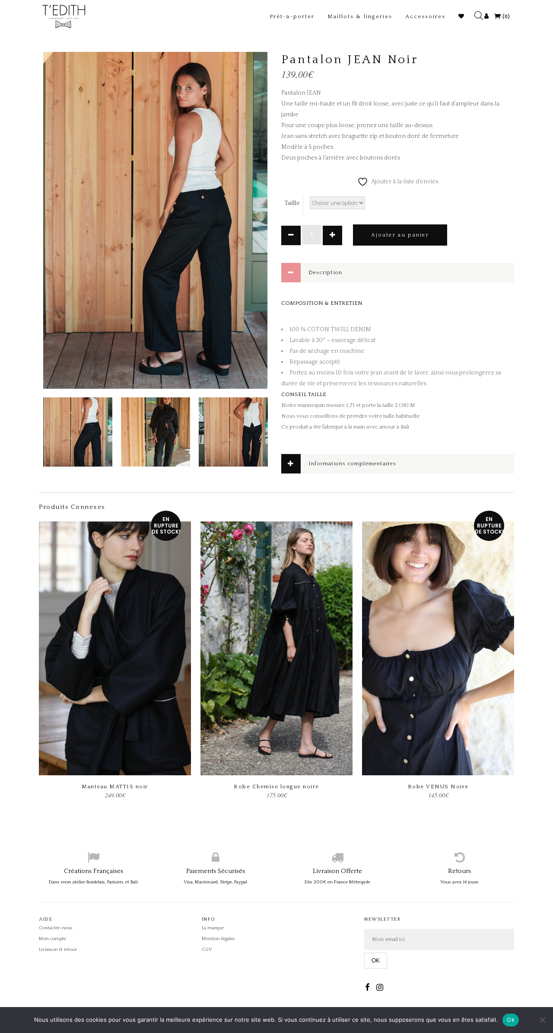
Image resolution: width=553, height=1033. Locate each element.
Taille (292, 203)
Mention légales (218, 938)
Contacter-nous (56, 928)
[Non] (542, 1020)
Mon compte (52, 938)
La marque (213, 928)
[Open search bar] (480, 10)
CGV (207, 949)
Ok (511, 1019)
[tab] (397, 272)
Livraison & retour (58, 949)
